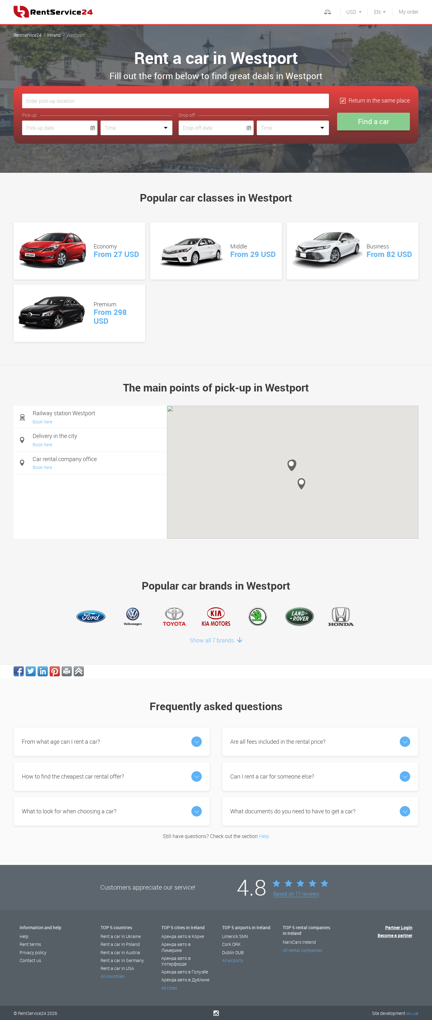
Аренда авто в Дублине (185, 980)
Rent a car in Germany (122, 960)
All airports (232, 960)
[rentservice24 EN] (53, 11)
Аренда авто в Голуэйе (184, 972)
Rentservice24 (27, 35)
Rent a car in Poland (120, 944)
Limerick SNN (235, 936)
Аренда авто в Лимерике (176, 947)
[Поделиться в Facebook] (19, 671)
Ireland (54, 35)
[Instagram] (216, 1013)
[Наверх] (79, 671)
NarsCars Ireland (299, 942)
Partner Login (398, 927)
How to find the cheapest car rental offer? (73, 776)
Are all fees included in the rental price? (277, 741)
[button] (301, 484)
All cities (169, 988)
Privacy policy (33, 952)
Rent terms (30, 944)
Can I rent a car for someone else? (272, 776)
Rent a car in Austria (120, 952)
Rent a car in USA (117, 968)
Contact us (30, 960)
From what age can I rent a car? (61, 741)
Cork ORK (231, 944)
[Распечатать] (67, 671)
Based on (296, 894)
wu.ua (412, 1013)
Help (264, 836)
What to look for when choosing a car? (69, 811)
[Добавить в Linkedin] (43, 671)
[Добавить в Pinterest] (55, 671)
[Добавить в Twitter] (31, 671)
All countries (113, 976)
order (408, 11)
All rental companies (302, 950)
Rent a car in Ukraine (121, 936)
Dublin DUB (233, 952)
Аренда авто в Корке (182, 936)
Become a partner (395, 935)
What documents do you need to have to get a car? (292, 811)
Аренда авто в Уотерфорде (176, 961)
